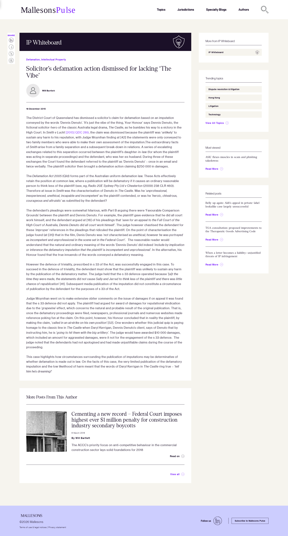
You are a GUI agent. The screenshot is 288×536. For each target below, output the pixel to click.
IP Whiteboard (215, 52)
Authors (243, 10)
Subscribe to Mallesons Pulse (250, 520)
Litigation (213, 106)
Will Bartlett (82, 438)
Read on (175, 456)
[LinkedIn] (217, 521)
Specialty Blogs (216, 10)
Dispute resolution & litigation (224, 89)
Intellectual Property (53, 59)
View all (175, 474)
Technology (214, 114)
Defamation (33, 59)
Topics (161, 10)
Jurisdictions (185, 10)
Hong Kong (214, 97)
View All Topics (215, 123)
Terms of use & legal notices (33, 527)
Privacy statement (57, 527)
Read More (212, 168)
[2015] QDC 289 (77, 132)
